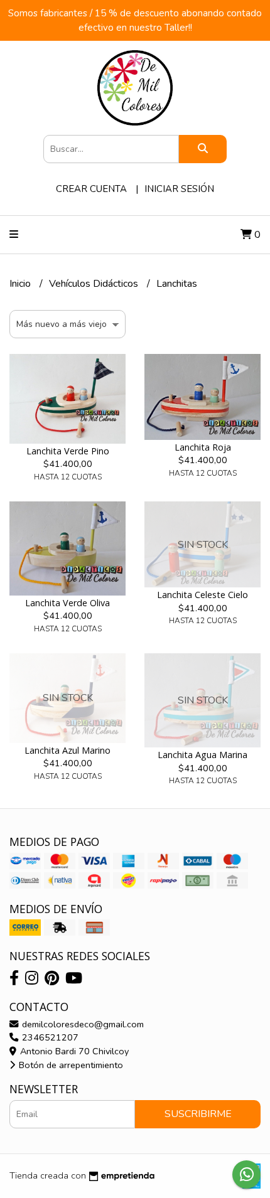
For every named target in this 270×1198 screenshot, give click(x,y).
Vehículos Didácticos (95, 284)
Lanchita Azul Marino (67, 750)
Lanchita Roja (203, 447)
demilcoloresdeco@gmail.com (81, 1024)
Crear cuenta (91, 189)
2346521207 (48, 1037)
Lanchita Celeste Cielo (202, 595)
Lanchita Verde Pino (67, 451)
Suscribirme (198, 1114)
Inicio (21, 284)
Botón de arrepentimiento (69, 1065)
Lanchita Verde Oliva (67, 603)
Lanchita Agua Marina (202, 755)
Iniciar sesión (179, 189)
